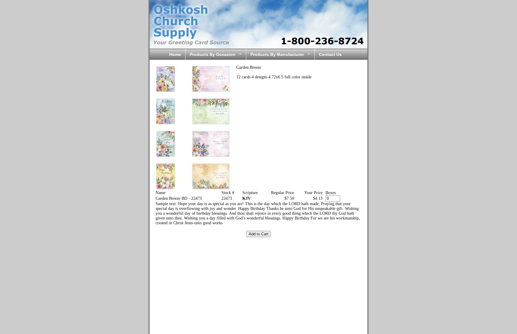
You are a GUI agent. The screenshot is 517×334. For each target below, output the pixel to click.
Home (175, 54)
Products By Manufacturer (277, 54)
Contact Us (330, 54)
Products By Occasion (212, 54)
